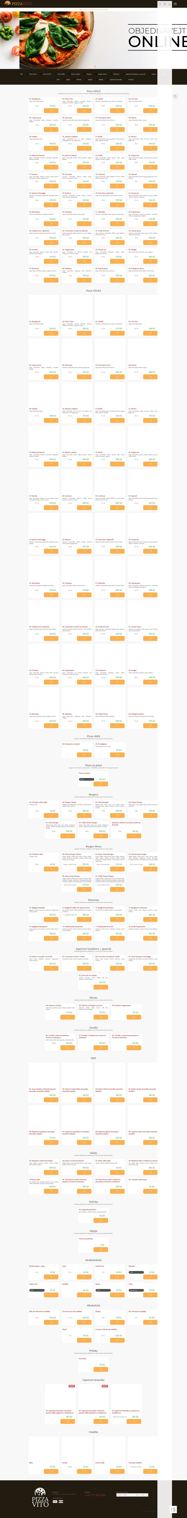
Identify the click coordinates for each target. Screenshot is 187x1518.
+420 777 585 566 (94, 1495)
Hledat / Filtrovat (175, 96)
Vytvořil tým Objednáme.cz (149, 1511)
